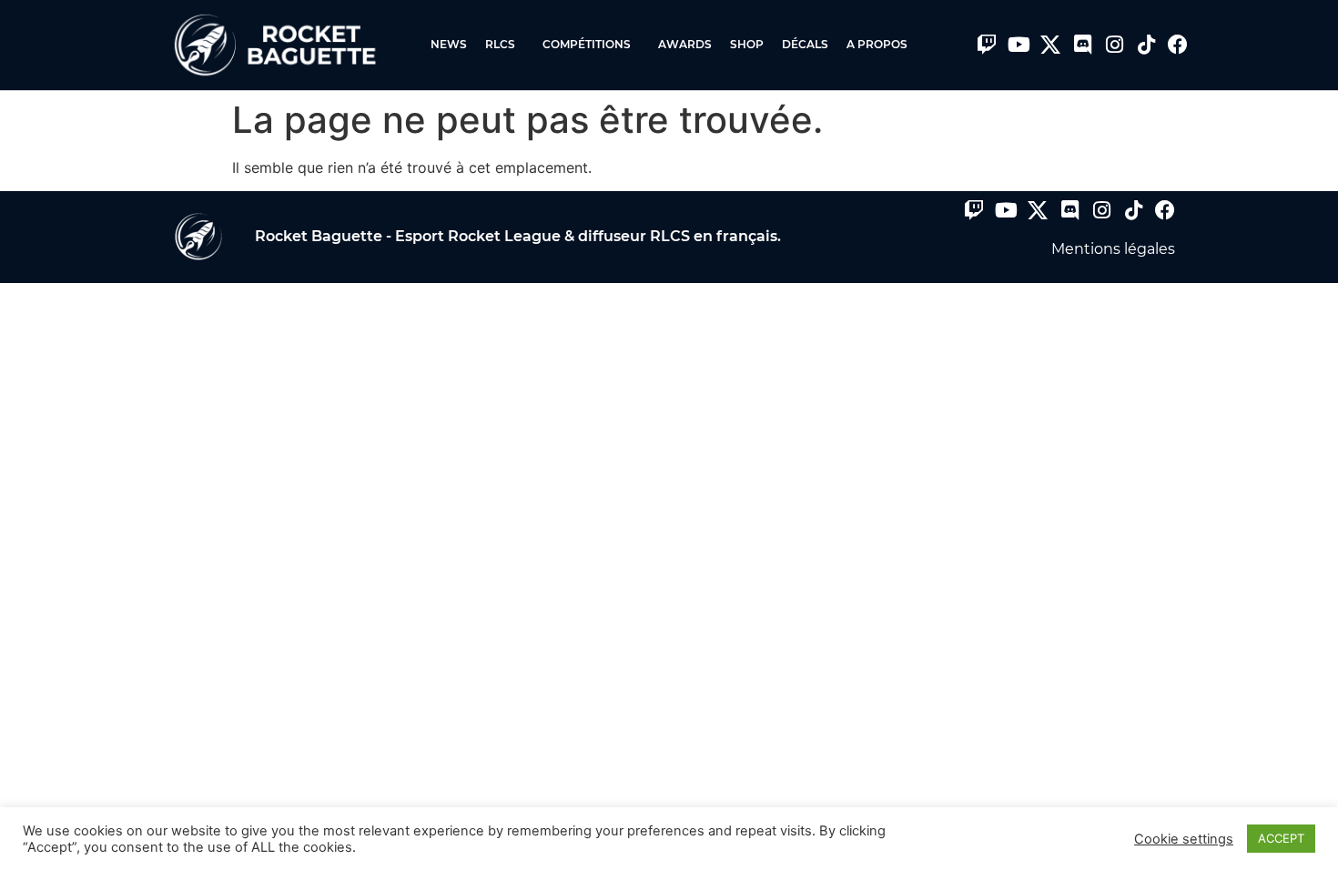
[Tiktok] (1146, 45)
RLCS (500, 44)
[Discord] (1082, 45)
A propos (876, 44)
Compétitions (586, 44)
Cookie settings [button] (1183, 839)
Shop (747, 44)
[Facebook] (1178, 45)
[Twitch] (987, 45)
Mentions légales (1113, 249)
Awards (685, 44)
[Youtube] (1019, 45)
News (449, 44)
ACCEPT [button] (1281, 838)
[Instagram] (1114, 45)
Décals (805, 44)
